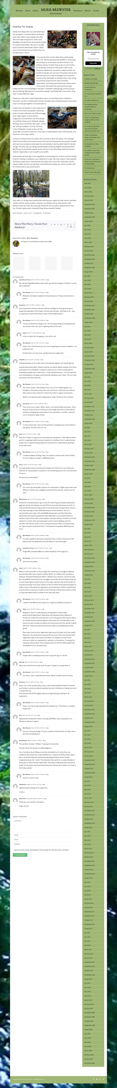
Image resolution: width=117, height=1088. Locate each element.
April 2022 (88, 390)
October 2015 (89, 718)
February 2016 (89, 701)
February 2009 (89, 1055)
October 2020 (89, 465)
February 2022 (89, 398)
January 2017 (89, 655)
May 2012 (88, 890)
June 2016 (88, 684)
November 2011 (90, 916)
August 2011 (88, 928)
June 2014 (88, 785)
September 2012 (90, 874)
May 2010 (88, 991)
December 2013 (89, 810)
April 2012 (88, 895)
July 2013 (87, 832)
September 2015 (90, 722)
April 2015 (88, 743)
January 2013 (89, 857)
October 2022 (89, 364)
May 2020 (88, 486)
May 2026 (88, 183)
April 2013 (88, 844)
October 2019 (89, 516)
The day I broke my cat (92, 100)
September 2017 (90, 621)
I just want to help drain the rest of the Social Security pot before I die (92, 128)
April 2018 (88, 592)
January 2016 (89, 705)
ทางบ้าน (21, 792)
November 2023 (90, 310)
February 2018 (89, 600)
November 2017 (90, 613)
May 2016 (88, 688)
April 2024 (88, 288)
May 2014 (88, 789)
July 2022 (87, 377)
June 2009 (88, 1038)
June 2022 (88, 381)
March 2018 (88, 596)
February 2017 (89, 651)
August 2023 (88, 322)
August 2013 (88, 827)
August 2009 (88, 1029)
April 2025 (88, 238)
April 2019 (88, 541)
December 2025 (89, 204)
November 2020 (90, 461)
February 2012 (89, 903)
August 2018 (88, 575)
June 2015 (88, 735)
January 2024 (89, 301)
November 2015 (90, 714)
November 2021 (90, 411)
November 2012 (90, 865)
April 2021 (88, 440)
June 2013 (88, 836)
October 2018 (89, 566)
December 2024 (89, 255)
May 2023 (88, 335)
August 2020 (88, 474)
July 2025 (87, 225)
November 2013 (90, 815)
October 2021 (89, 415)
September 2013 (90, 823)
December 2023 (89, 305)
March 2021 (88, 444)
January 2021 (89, 453)
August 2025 (88, 221)
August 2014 (88, 777)
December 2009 (89, 1013)
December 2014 (89, 760)
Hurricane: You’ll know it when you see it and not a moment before (93, 161)
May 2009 (88, 1042)
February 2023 (89, 347)
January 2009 (89, 1059)
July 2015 (87, 731)
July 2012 (87, 882)
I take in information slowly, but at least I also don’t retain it (92, 137)
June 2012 (88, 886)
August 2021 (88, 423)
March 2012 (88, 899)
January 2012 (89, 907)
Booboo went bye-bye (91, 83)
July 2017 (87, 629)
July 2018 (87, 579)
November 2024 (90, 259)
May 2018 (88, 587)
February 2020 (89, 499)
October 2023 (89, 314)
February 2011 (89, 954)
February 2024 (89, 297)
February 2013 (89, 853)
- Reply (47, 280)
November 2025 (90, 208)
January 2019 (89, 554)
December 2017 (89, 608)
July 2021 (87, 427)
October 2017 (89, 617)
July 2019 (87, 528)
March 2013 (88, 848)
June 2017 (88, 634)
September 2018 (90, 571)
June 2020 (88, 482)
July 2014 (87, 781)
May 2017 (88, 638)
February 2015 (89, 752)
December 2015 (89, 709)
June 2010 (88, 987)
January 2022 (89, 402)
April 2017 (88, 642)
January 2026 (89, 200)
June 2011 (88, 937)
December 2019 (89, 507)
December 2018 (89, 558)
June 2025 (88, 230)
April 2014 (88, 794)
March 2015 (88, 747)
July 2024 (87, 276)
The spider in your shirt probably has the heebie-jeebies (92, 153)
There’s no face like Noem (93, 172)
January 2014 (89, 806)
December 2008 (89, 1063)
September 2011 (90, 924)
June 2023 (88, 331)
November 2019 (90, 512)
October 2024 (89, 263)
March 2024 (88, 293)
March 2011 (88, 949)
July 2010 (87, 983)
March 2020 (88, 495)
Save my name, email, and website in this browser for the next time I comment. (42, 850)
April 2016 (88, 693)
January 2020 (89, 503)
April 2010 (88, 996)
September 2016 (90, 672)
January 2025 (89, 251)
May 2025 (88, 234)
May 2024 (88, 284)
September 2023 (90, 318)
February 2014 (89, 802)
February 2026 (89, 196)
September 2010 (90, 975)
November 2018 (90, 562)
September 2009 (90, 1025)
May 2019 (88, 537)
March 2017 (88, 646)
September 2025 (90, 217)
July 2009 (87, 1034)
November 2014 (90, 764)
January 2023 (89, 352)
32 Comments (47, 213)
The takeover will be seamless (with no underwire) (91, 107)
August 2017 (88, 625)
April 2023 (88, 339)
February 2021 (89, 448)
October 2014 (89, 768)
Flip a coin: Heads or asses (93, 113)
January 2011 (89, 958)
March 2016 (88, 697)
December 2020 (89, 457)
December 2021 (89, 406)
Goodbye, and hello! (91, 79)
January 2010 (89, 1008)
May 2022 (88, 385)
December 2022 (89, 356)
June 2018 (88, 583)
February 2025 (89, 246)
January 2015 (89, 756)
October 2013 (89, 819)
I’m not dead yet (90, 168)
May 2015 (88, 739)
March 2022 (88, 394)
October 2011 (89, 920)
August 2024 (88, 272)
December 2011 (89, 912)
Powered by (89, 68)
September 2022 (90, 369)
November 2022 (90, 360)
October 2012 (89, 869)
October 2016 (89, 667)
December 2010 (89, 962)
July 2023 (87, 326)
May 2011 (88, 941)
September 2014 (90, 773)
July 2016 (87, 680)
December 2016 (89, 659)
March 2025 (88, 242)
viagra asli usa (24, 806)
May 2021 (88, 436)
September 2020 (90, 469)
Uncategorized (37, 213)
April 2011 (88, 945)
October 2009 (89, 1021)
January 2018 (89, 604)
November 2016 (90, 663)
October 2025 (89, 213)
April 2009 (88, 1046)
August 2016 (88, 676)
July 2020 (87, 478)
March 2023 (88, 343)
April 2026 (88, 187)
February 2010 (89, 1004)
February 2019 (89, 550)
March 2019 (88, 545)
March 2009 (88, 1050)
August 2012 (88, 878)
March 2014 (88, 798)
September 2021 (90, 419)
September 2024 (90, 267)
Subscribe (93, 63)
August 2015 (88, 726)
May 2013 (88, 840)
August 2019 (88, 524)
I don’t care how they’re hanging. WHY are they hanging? (92, 120)
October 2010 (89, 970)
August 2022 (88, 373)
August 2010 (88, 979)
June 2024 (88, 280)
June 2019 (88, 533)
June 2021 (88, 432)
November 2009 (90, 1017)
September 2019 (90, 520)
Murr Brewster (18, 213)
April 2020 (88, 491)
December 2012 (89, 861)
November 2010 (90, 966)
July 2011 (87, 933)
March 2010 (88, 1000)
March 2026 (88, 192)
